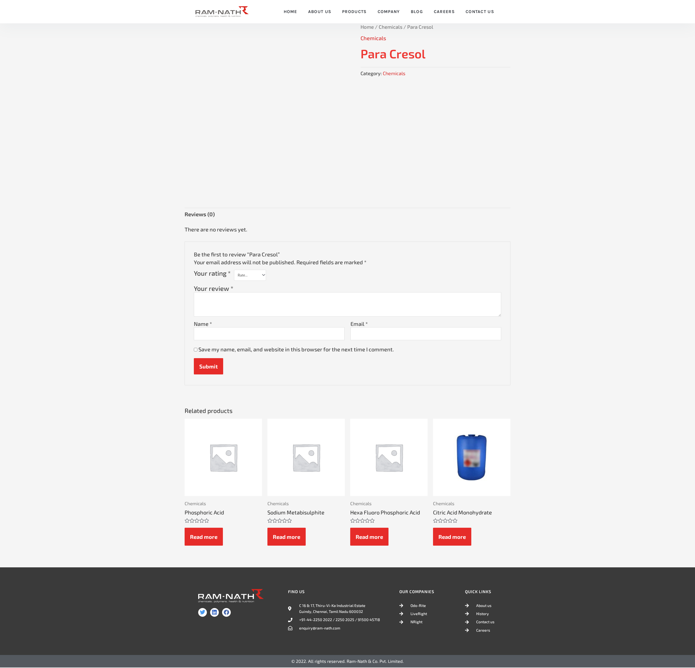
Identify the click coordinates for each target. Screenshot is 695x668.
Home (290, 11)
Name (203, 323)
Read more (203, 536)
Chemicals (390, 27)
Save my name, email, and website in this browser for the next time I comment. (296, 349)
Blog (417, 11)
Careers (444, 11)
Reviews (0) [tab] (200, 214)
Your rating (212, 273)
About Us (319, 11)
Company (389, 11)
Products (354, 11)
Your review (213, 288)
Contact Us (480, 11)
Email (359, 323)
